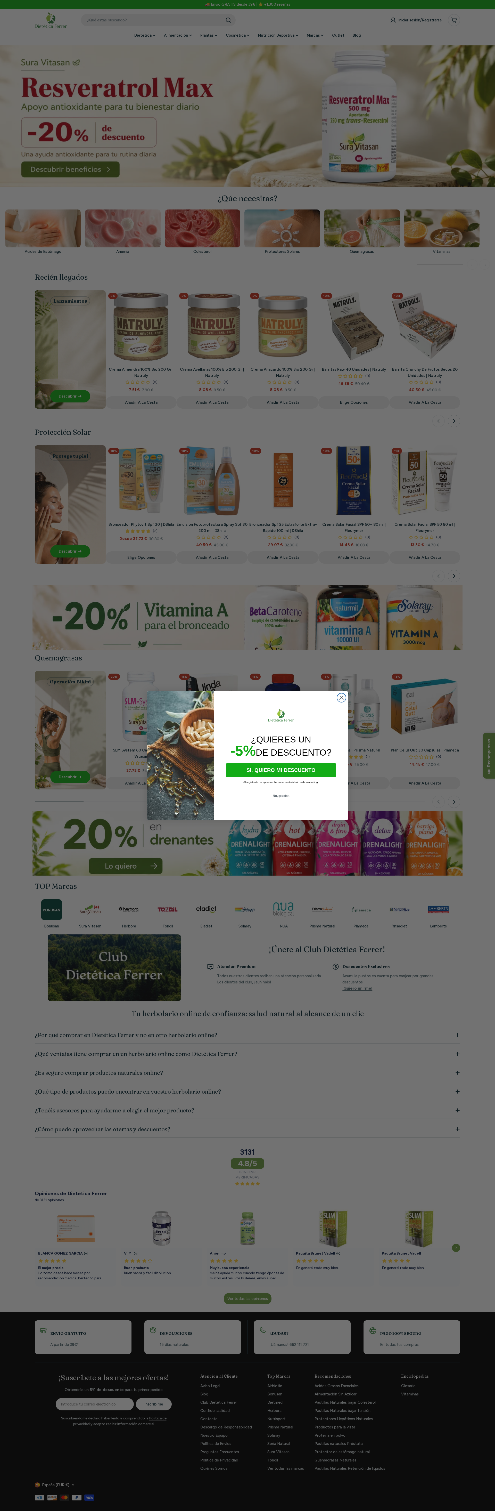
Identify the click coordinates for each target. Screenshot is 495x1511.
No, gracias (281, 796)
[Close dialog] (341, 697)
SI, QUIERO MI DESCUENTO (281, 770)
